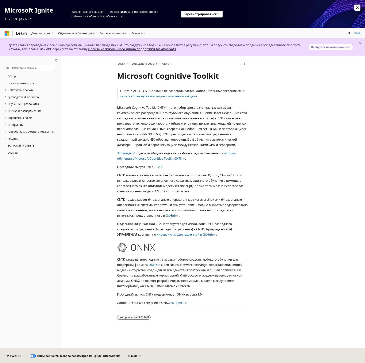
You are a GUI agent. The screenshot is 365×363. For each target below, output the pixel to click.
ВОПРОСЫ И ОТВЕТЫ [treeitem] (21, 145)
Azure (165, 63)
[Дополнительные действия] (244, 64)
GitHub (171, 215)
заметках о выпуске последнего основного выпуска (158, 96)
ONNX (152, 265)
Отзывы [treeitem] (13, 152)
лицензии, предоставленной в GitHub (185, 234)
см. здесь (177, 303)
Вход (357, 33)
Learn (121, 63)
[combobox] (30, 68)
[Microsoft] (7, 33)
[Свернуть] (55, 60)
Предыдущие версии (143, 63)
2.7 (160, 167)
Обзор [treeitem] (12, 76)
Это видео (124, 153)
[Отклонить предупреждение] (357, 8)
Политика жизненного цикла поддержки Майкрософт (132, 49)
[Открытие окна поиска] (349, 33)
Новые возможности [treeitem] (21, 83)
